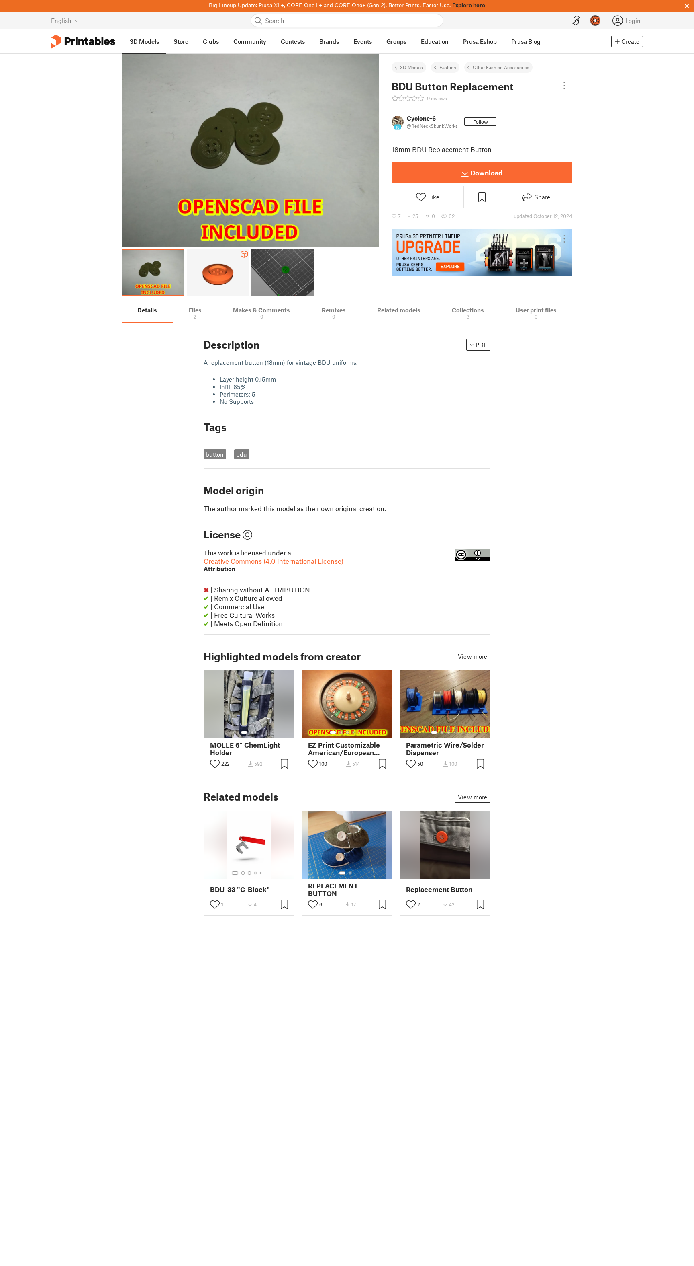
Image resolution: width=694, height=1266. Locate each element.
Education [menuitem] (435, 41)
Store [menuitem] (181, 41)
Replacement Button (439, 889)
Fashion (447, 67)
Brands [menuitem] (329, 41)
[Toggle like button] (215, 764)
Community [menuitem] (249, 41)
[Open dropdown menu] (564, 85)
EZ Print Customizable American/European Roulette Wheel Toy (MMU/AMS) (344, 748)
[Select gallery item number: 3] (347, 732)
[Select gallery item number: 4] (353, 732)
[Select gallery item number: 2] (252, 732)
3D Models (411, 67)
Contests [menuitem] (293, 41)
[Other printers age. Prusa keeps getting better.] (482, 252)
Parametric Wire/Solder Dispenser (445, 748)
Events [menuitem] (362, 41)
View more (472, 656)
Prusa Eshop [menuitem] (480, 41)
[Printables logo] (83, 42)
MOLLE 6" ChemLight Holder (245, 748)
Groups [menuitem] (396, 41)
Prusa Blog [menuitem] (526, 41)
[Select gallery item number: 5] (359, 732)
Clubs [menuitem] (211, 41)
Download (486, 173)
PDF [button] (481, 344)
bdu (241, 454)
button (215, 454)
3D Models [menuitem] (144, 41)
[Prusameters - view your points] (595, 20)
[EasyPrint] (576, 21)
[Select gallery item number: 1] (244, 732)
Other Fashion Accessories (501, 67)
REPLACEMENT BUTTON (333, 889)
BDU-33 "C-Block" (240, 889)
